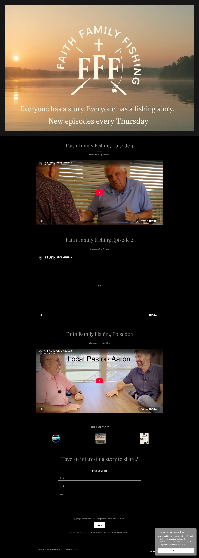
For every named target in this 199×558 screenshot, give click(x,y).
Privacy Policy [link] (107, 532)
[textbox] (99, 478)
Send (99, 525)
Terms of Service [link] (119, 532)
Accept (176, 550)
